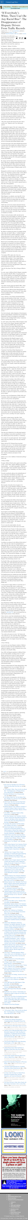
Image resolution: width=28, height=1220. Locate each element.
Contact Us (13, 1202)
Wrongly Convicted (14, 1213)
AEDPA (20, 1027)
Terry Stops (15, 1040)
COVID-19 (21, 1069)
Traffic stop (16, 33)
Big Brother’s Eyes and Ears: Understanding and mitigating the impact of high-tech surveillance (15, 992)
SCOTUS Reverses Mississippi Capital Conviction (15, 1025)
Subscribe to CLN (14, 1209)
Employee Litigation (21, 1024)
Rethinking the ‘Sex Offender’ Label (12, 841)
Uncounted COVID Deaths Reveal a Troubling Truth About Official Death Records (14, 1067)
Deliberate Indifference (16, 1060)
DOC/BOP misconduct (22, 1022)
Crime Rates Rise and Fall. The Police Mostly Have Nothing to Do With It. (14, 824)
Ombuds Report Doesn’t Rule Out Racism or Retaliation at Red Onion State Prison (14, 1048)
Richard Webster (16, 30)
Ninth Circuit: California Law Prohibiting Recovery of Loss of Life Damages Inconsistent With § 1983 (14, 911)
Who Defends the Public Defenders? (12, 897)
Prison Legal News (12, 1198)
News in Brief (7, 1002)
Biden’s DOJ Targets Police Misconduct (13, 988)
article (4, 771)
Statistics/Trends (13, 1044)
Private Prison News (15, 1206)
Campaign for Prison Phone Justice (15, 1199)
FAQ (12, 1203)
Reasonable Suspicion (8, 1040)
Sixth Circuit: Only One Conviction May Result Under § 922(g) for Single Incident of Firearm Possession (14, 803)
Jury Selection (17, 1029)
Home (9, 1195)
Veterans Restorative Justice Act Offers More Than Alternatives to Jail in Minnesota (15, 978)
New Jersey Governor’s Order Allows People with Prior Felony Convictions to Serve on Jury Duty (15, 1083)
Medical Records (16, 1069)
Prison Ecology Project (15, 1212)
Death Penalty (19, 1044)
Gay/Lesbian (15, 1024)
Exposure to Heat (19, 1058)
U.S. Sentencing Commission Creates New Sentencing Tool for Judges (13, 888)
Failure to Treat (15, 1052)
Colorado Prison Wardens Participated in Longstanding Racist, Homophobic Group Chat (14, 1020)
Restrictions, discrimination (9, 1087)
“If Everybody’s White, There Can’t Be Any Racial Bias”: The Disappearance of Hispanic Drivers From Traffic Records (15, 790)
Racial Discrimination (10, 33)
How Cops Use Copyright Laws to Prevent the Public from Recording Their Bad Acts (14, 785)
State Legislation (23, 1085)
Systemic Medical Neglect (20, 1077)
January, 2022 (11, 32)
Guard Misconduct (13, 1022)
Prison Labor (12, 1058)
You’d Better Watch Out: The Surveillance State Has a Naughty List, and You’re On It (14, 797)
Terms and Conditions (15, 1205)
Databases (12, 1071)
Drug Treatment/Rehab (14, 1079)
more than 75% (10, 612)
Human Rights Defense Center (14, 1196)
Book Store (12, 1210)
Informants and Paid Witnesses (18, 1038)
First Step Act (6, 1079)
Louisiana (24, 33)
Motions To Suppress (8, 1038)
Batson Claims (23, 1029)
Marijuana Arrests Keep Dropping (11, 1004)
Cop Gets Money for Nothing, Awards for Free (14, 974)
